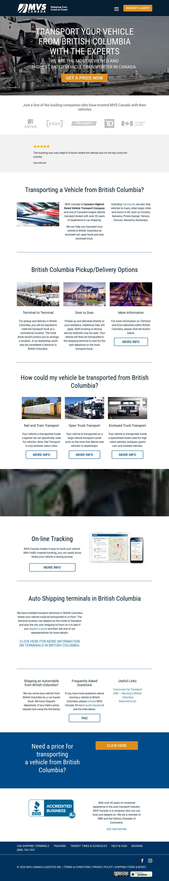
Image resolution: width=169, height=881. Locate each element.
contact (91, 701)
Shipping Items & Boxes (130, 867)
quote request (93, 705)
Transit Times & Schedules (88, 846)
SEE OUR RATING (117, 829)
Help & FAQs (119, 846)
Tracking (59, 846)
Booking (137, 846)
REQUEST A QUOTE (137, 8)
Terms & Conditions (77, 867)
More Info (131, 342)
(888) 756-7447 (26, 850)
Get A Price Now (84, 78)
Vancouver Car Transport (127, 689)
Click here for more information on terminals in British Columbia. (49, 643)
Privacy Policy (103, 867)
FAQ (84, 718)
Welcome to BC (127, 701)
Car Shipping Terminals (33, 846)
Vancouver (129, 204)
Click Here (117, 745)
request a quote (38, 628)
